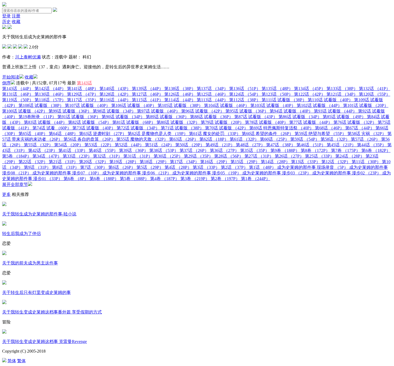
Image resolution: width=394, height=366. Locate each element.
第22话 (33, 161)
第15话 (245, 161)
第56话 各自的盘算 (89, 139)
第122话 (309, 94)
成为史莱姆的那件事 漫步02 (346, 173)
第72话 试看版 (138, 128)
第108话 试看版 (41, 105)
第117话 (82, 100)
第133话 (342, 88)
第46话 (311, 145)
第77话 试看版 (310, 122)
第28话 (228, 156)
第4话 (178, 167)
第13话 (305, 161)
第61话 (244, 139)
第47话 (280, 145)
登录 (6, 16)
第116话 (115, 100)
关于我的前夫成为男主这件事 (30, 263)
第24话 (350, 156)
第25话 (319, 156)
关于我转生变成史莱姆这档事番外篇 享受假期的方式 (52, 312)
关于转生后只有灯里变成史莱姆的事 (36, 292)
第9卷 (285, 150)
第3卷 (195, 178)
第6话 (121, 167)
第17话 (184, 161)
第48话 (250, 145)
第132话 (374, 88)
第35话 (254, 150)
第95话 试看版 (247, 111)
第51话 (159, 145)
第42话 (42, 150)
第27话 (259, 156)
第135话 (277, 88)
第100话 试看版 (24, 111)
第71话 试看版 (182, 128)
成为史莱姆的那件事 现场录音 (312, 167)
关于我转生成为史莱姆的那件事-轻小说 (39, 214)
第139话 (147, 88)
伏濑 (36, 57)
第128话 (115, 94)
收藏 (16, 21)
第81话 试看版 (133, 122)
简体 (12, 360)
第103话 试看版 (273, 105)
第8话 (65, 167)
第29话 (198, 156)
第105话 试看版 (180, 105)
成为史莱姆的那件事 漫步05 (206, 173)
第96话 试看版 (202, 111)
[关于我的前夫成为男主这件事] (4, 253)
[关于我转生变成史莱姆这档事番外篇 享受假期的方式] (4, 302)
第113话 (212, 100)
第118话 (50, 100)
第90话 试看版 (123, 116)
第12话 (336, 161)
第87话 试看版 (255, 116)
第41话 (73, 150)
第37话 (194, 150)
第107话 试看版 (87, 105)
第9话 (37, 167)
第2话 (234, 167)
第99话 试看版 (70, 111)
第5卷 (16, 156)
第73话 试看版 (94, 128)
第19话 (124, 161)
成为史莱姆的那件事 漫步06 (136, 173)
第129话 (82, 94)
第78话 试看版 (266, 122)
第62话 (214, 139)
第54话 (68, 145)
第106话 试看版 (134, 105)
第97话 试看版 (158, 111)
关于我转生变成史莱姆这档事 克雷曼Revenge (44, 341)
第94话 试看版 (291, 111)
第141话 (82, 88)
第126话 (180, 94)
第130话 (50, 94)
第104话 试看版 (226, 105)
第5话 (149, 167)
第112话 (245, 100)
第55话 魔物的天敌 (142, 139)
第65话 (33, 133)
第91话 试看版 (79, 116)
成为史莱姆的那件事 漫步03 (276, 173)
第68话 (329, 128)
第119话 (18, 100)
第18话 (154, 161)
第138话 (180, 88)
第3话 (206, 167)
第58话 (335, 139)
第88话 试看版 (211, 116)
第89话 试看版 (167, 116)
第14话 (275, 161)
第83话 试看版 (45, 122)
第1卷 (255, 178)
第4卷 (164, 178)
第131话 (18, 94)
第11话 (366, 161)
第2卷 (225, 178)
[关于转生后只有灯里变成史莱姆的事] (4, 283)
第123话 (277, 94)
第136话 (245, 88)
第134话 (309, 88)
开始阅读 (10, 77)
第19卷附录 (37, 116)
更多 (6, 194)
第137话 (212, 88)
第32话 (107, 156)
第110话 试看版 (330, 100)
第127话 (147, 94)
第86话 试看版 (300, 116)
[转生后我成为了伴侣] (4, 224)
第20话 (93, 161)
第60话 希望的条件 (267, 133)
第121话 (342, 94)
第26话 (289, 156)
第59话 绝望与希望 (320, 133)
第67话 (359, 128)
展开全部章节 (15, 184)
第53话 (99, 145)
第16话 (214, 161)
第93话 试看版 (335, 111)
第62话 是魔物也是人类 (158, 133)
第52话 (129, 145)
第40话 (103, 150)
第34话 (47, 156)
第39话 (133, 150)
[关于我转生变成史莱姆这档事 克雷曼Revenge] (4, 332)
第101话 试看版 (365, 105)
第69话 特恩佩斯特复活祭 (281, 128)
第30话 (168, 156)
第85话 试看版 (344, 116)
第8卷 (315, 150)
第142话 (50, 88)
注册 (16, 16)
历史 (6, 21)
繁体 (21, 360)
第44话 (371, 145)
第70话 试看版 (226, 128)
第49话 (220, 145)
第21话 (63, 161)
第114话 (180, 100)
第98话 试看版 (114, 111)
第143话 (84, 83)
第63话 (183, 139)
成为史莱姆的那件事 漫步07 (66, 173)
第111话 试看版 (284, 100)
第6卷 (376, 150)
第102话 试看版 (319, 105)
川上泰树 (23, 57)
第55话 (38, 145)
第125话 (212, 94)
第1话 (262, 167)
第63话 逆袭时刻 (103, 133)
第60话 (274, 139)
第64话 (63, 133)
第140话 (115, 88)
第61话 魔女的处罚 (215, 133)
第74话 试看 (51, 128)
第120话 (374, 94)
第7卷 (345, 150)
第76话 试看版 (355, 122)
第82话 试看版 (89, 122)
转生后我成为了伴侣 (21, 233)
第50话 (190, 145)
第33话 (77, 156)
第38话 (164, 150)
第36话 (224, 150)
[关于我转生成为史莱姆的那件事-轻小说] (4, 204)
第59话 (304, 139)
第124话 (245, 94)
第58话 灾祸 (366, 133)
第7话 (93, 167)
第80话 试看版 (178, 122)
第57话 (365, 139)
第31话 (138, 156)
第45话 (341, 145)
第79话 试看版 (222, 122)
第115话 (147, 100)
